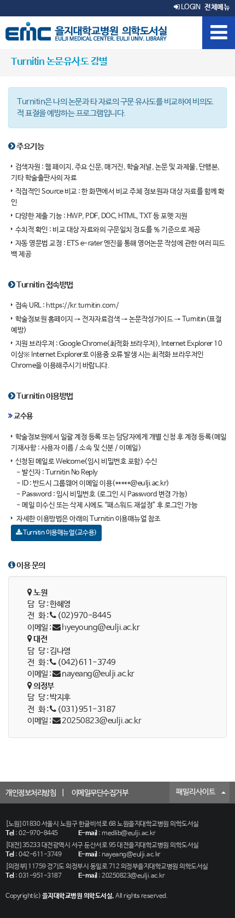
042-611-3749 (40, 855)
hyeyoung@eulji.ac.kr (100, 627)
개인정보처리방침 (30, 793)
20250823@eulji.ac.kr (101, 720)
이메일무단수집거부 (100, 793)
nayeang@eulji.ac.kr (98, 674)
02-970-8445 (38, 833)
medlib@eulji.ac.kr (128, 833)
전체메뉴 (217, 7)
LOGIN (189, 7)
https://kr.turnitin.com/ (82, 306)
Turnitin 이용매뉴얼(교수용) (59, 533)
